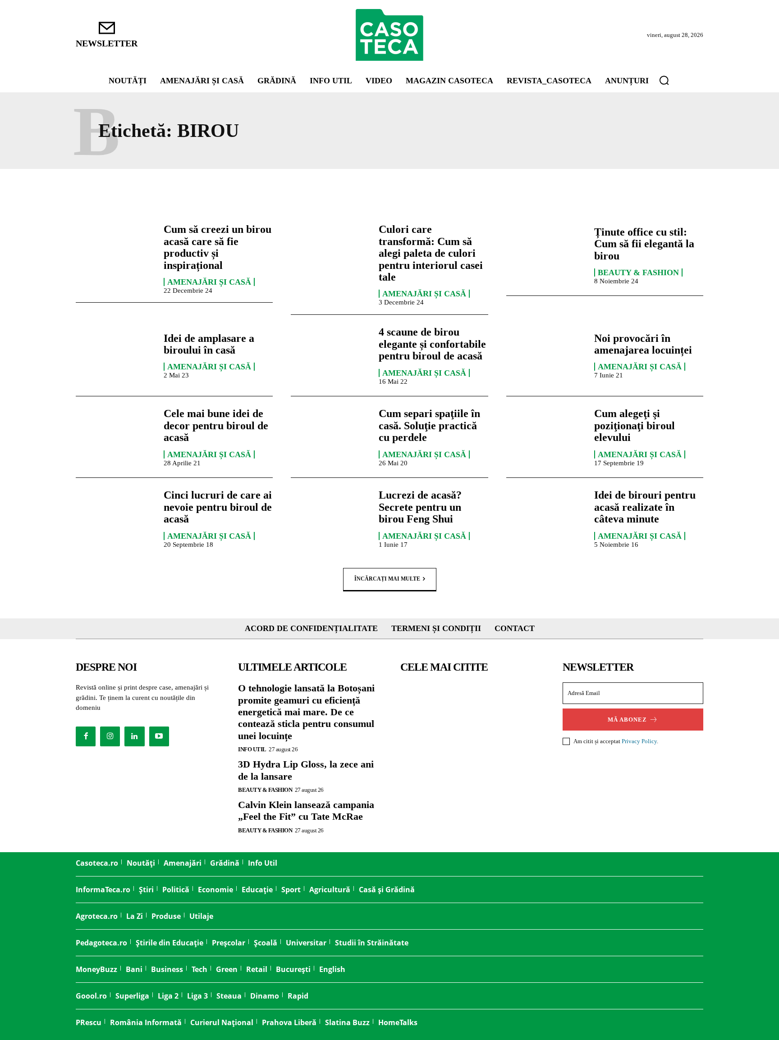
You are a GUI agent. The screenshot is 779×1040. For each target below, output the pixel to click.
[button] (664, 80)
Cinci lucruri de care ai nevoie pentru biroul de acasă (218, 507)
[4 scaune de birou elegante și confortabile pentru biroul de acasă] (330, 355)
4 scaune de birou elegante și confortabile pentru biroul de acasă (432, 344)
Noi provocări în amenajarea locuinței (643, 344)
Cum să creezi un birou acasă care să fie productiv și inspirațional (217, 247)
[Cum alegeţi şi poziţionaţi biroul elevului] (545, 436)
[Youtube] (159, 736)
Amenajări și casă (209, 282)
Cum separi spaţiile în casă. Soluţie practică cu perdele (429, 425)
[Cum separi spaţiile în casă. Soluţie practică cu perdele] (330, 436)
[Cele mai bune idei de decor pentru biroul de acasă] (115, 436)
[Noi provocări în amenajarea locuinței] (545, 355)
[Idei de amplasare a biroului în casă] (115, 355)
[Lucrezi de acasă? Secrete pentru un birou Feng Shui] (330, 518)
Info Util (252, 749)
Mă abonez (627, 719)
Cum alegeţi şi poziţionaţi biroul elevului (634, 425)
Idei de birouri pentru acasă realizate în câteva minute (645, 507)
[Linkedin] (134, 736)
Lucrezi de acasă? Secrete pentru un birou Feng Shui (420, 507)
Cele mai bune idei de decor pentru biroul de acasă (216, 425)
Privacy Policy (639, 741)
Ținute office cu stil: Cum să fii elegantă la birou (644, 244)
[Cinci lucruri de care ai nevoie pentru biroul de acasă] (115, 518)
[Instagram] (110, 736)
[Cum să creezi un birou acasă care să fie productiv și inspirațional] (115, 254)
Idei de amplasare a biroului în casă (209, 344)
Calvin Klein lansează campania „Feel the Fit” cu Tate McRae (306, 810)
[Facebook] (86, 736)
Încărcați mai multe (387, 578)
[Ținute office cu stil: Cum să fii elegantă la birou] (545, 254)
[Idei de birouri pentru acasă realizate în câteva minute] (545, 518)
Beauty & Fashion (638, 272)
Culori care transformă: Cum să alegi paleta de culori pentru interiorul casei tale (431, 253)
